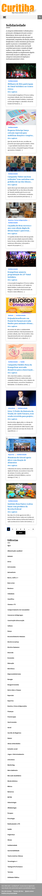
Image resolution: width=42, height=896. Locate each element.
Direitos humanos (13, 647)
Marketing (11, 765)
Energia (10, 679)
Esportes (11, 454)
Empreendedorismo (14, 674)
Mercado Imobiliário (14, 776)
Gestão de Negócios (14, 733)
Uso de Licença (6, 891)
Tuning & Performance (15, 867)
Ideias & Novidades (14, 743)
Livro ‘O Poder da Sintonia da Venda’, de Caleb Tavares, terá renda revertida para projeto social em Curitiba (21, 414)
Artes (9, 562)
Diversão (10, 652)
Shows (10, 840)
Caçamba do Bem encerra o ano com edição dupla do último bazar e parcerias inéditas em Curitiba (19, 228)
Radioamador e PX (14, 824)
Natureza (11, 792)
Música (10, 786)
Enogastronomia (13, 685)
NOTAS (10, 797)
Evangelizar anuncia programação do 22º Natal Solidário (19, 274)
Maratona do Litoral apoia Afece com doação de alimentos (19, 460)
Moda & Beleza (12, 781)
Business (10, 588)
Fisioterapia (12, 717)
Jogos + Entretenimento (16, 754)
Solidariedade (13, 81)
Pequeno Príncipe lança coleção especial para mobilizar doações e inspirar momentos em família (20, 133)
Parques (10, 813)
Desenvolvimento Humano (16, 636)
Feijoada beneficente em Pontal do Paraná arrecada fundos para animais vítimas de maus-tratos (20, 321)
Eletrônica (11, 669)
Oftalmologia (12, 808)
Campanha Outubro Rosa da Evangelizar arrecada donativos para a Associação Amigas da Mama (20, 367)
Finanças (10, 711)
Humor (10, 738)
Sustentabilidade (13, 851)
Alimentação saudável (15, 551)
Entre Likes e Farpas (14, 690)
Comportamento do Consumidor (19, 610)
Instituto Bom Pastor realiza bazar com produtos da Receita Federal (20, 506)
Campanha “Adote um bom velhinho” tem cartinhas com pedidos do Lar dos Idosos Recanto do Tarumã (21, 179)
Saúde (22, 362)
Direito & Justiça (13, 642)
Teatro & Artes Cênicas (15, 856)
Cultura (10, 626)
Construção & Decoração (16, 620)
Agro (9, 545)
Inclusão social (12, 749)
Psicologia (11, 818)
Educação (11, 663)
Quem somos (29, 891)
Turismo (10, 872)
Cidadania (11, 594)
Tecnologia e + (12, 861)
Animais (10, 315)
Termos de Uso (18, 891)
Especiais (11, 695)
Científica (11, 599)
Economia (11, 658)
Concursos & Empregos (15, 615)
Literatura (11, 408)
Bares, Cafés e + (13, 578)
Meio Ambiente (13, 770)
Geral (9, 727)
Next (20, 533)
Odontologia (12, 802)
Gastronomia (12, 722)
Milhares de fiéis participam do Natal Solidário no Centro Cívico (20, 86)
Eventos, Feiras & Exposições (18, 220)
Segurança (11, 834)
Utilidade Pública (13, 877)
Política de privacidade (9, 893)
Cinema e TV (12, 604)
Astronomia (11, 567)
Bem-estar (11, 583)
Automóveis (12, 572)
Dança (10, 631)
